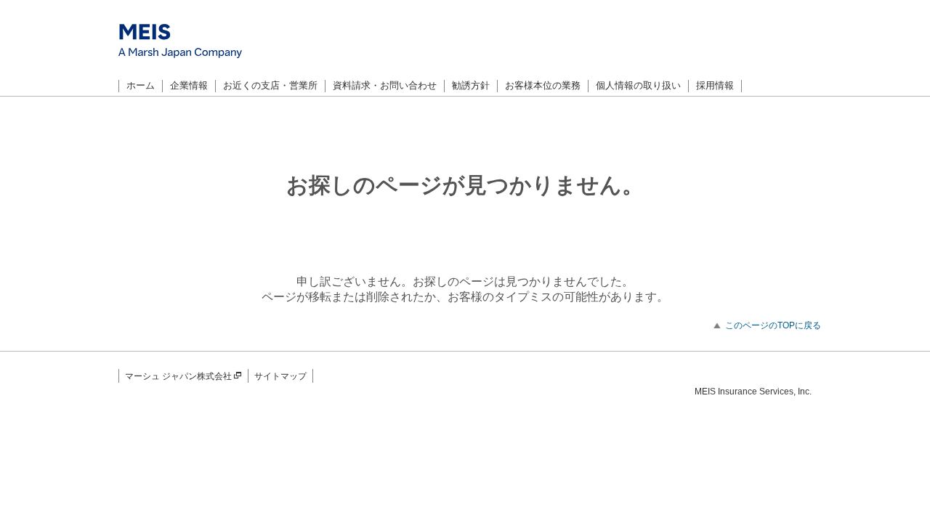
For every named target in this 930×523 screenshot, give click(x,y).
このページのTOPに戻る (773, 325)
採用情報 (715, 85)
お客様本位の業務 (543, 85)
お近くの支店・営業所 (270, 85)
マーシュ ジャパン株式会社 (178, 376)
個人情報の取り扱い (638, 85)
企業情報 (189, 85)
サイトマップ (280, 376)
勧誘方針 (471, 85)
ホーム (140, 85)
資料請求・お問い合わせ (385, 85)
